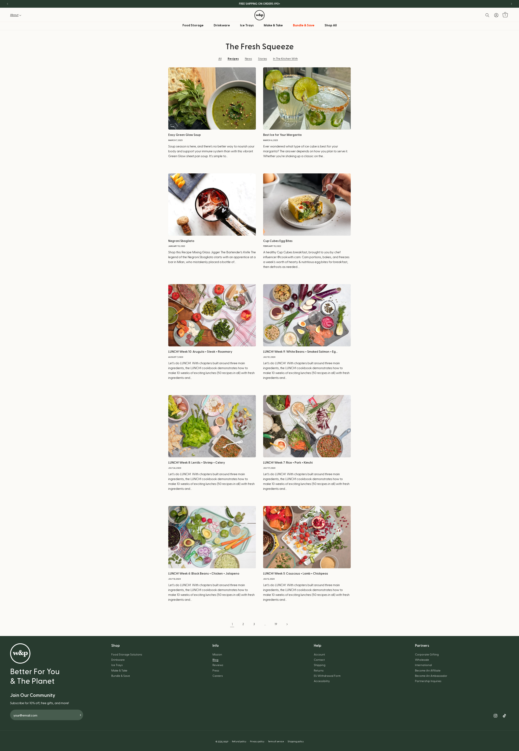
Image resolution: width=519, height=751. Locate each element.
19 (276, 624)
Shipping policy (295, 741)
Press (215, 670)
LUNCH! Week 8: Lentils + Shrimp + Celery (196, 462)
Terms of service (276, 741)
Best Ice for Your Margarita (282, 134)
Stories (262, 58)
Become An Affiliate (428, 670)
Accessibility (322, 681)
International (423, 665)
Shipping (319, 665)
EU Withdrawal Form (327, 676)
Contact (319, 660)
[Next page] (286, 624)
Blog (215, 660)
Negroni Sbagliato (181, 241)
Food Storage (193, 25)
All (220, 58)
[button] (17, 15)
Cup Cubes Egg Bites (278, 241)
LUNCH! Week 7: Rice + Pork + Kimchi (288, 462)
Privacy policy (257, 741)
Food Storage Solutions (126, 654)
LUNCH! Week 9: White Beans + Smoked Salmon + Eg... (300, 351)
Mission (217, 654)
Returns (319, 670)
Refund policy (239, 741)
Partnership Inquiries (428, 681)
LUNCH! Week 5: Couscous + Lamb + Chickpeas (295, 573)
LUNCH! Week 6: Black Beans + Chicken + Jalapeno (203, 573)
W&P (225, 742)
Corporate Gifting (427, 654)
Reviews (217, 665)
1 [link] (232, 624)
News (248, 58)
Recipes (233, 58)
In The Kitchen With (285, 58)
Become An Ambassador (431, 676)
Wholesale (422, 660)
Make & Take (273, 25)
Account (319, 654)
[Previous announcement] (7, 4)
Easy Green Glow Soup (184, 134)
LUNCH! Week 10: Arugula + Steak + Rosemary (200, 351)
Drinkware (222, 25)
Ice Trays (247, 25)
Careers (217, 676)
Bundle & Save (120, 676)
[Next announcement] (511, 4)
